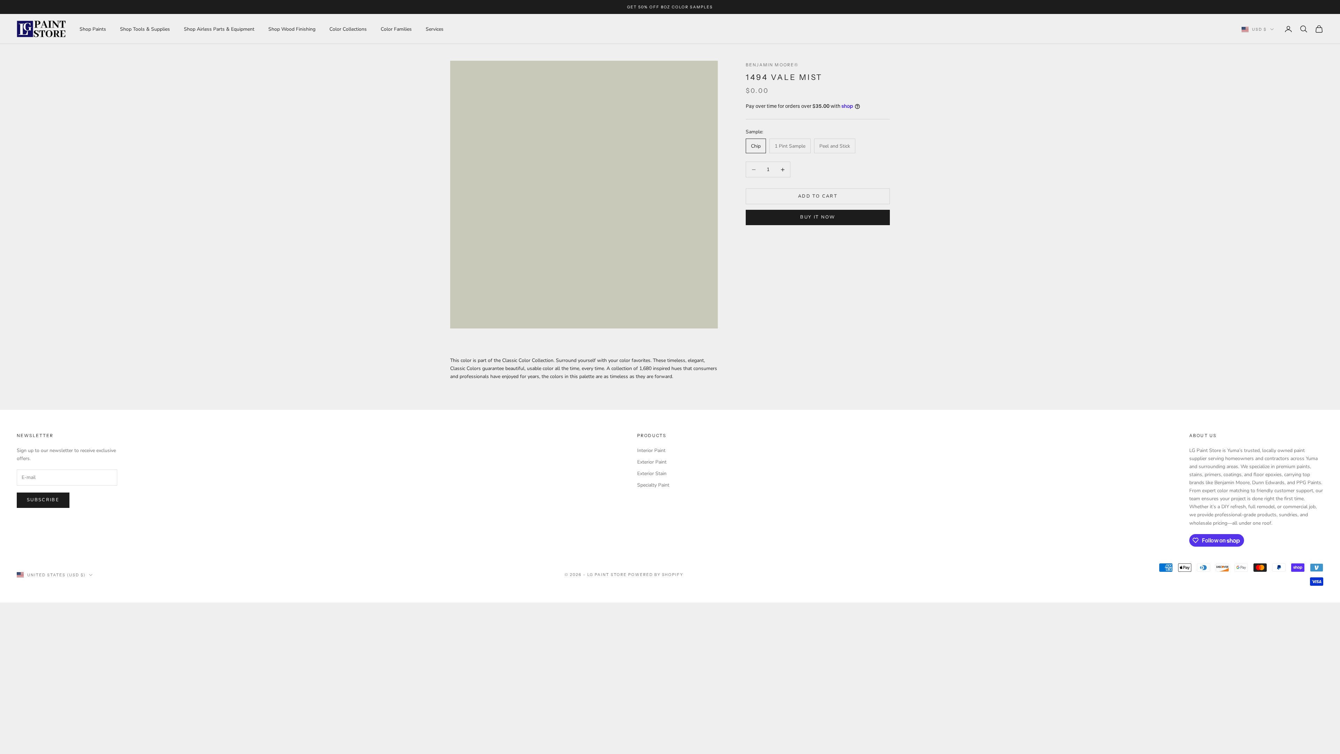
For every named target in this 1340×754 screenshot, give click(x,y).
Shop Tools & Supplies (145, 29)
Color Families (396, 29)
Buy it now (817, 217)
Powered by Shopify (656, 574)
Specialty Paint (653, 485)
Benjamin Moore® (772, 64)
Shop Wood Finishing (291, 29)
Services (435, 29)
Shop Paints (93, 29)
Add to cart (818, 196)
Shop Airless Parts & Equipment (219, 29)
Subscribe (43, 500)
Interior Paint (651, 450)
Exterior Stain (652, 473)
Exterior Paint (652, 462)
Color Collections (348, 29)
